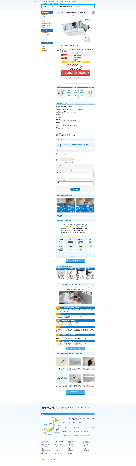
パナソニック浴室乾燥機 (46, 34)
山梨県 (84, 431)
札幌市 (75, 418)
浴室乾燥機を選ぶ (52, 1)
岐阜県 (77, 431)
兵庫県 (73, 435)
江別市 (78, 419)
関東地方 (64, 427)
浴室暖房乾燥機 (45, 3)
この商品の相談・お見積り (75, 73)
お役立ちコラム (67, 1)
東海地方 (64, 431)
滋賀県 (77, 435)
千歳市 (70, 419)
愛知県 (73, 431)
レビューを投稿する (75, 189)
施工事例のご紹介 (45, 21)
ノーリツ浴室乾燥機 (46, 32)
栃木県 (89, 427)
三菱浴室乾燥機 (45, 39)
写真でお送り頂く (71, 309)
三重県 (81, 431)
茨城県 (85, 427)
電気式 (64, 13)
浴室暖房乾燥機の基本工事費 (47, 23)
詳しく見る (75, 260)
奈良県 (84, 435)
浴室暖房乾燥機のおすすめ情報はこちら (75, 392)
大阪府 (70, 435)
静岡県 (70, 431)
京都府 (81, 435)
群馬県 (92, 427)
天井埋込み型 (61, 13)
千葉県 (78, 427)
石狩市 (84, 418)
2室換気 (44, 46)
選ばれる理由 (45, 27)
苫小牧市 (74, 419)
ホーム (42, 3)
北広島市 (88, 418)
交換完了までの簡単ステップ (47, 25)
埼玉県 (82, 427)
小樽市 (80, 418)
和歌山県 (88, 435)
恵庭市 (92, 418)
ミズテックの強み (60, 1)
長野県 (88, 431)
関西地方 (64, 435)
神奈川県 (70, 427)
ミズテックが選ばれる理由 (75, 348)
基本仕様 (44, 16)
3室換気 (58, 13)
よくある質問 (74, 1)
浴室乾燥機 (45, 1)
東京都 (74, 427)
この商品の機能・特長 (46, 14)
